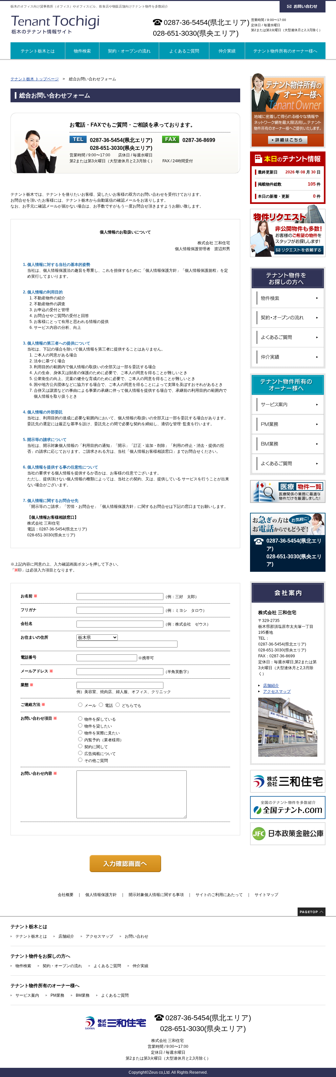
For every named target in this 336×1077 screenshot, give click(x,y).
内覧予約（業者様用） (103, 740)
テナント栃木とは (38, 51)
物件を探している (99, 719)
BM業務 (83, 995)
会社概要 (66, 894)
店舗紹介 (271, 685)
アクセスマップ (277, 691)
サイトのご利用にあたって (219, 894)
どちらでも (131, 705)
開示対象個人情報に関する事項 (156, 894)
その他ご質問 (95, 760)
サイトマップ (266, 894)
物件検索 (82, 51)
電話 (109, 705)
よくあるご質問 (184, 51)
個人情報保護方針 (101, 894)
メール (90, 705)
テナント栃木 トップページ (34, 79)
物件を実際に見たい (101, 733)
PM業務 (57, 995)
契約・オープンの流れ (129, 51)
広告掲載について (99, 753)
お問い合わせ (136, 936)
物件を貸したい (97, 726)
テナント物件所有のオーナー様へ (285, 51)
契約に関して (95, 747)
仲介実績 (227, 51)
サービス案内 (27, 995)
